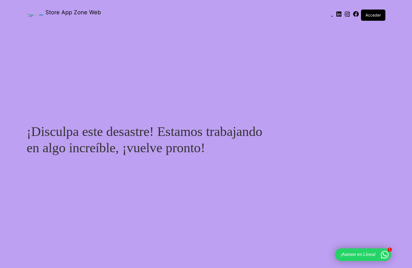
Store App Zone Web (73, 12)
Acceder (373, 15)
